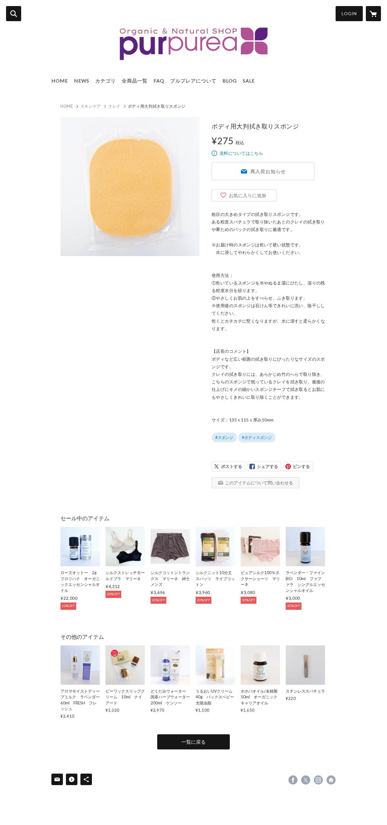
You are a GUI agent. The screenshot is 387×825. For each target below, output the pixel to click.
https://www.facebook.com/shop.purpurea (293, 779)
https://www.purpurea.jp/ (331, 779)
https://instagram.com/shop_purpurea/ (318, 779)
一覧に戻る (193, 742)
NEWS (81, 80)
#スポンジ (224, 437)
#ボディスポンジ (257, 437)
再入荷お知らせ (268, 171)
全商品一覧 (135, 80)
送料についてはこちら (241, 153)
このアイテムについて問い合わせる (259, 482)
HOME (59, 80)
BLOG (230, 80)
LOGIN (349, 13)
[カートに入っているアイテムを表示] (373, 13)
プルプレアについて (193, 80)
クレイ (114, 106)
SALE (249, 80)
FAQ (159, 80)
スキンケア (90, 106)
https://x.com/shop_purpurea (305, 779)
